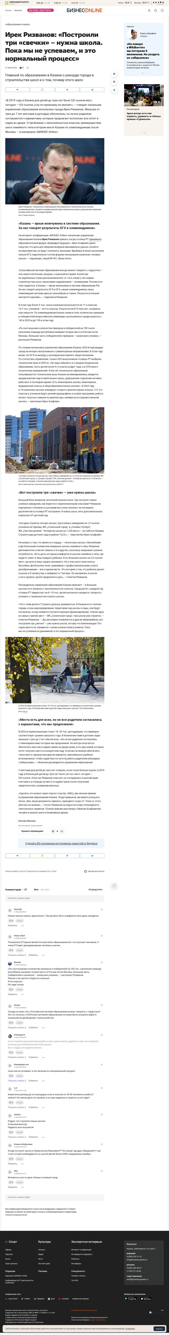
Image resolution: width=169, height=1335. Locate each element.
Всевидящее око (21, 1064)
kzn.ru (25, 711)
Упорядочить (95, 889)
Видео (41, 1254)
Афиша (8, 1250)
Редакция (10, 1271)
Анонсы (41, 1250)
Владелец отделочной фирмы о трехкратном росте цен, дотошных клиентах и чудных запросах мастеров (143, 61)
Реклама (42, 1271)
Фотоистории (44, 1263)
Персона (9, 1254)
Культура (44, 1241)
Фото (40, 1259)
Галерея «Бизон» (78, 1276)
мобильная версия (80, 1299)
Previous (127, 73)
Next (160, 73)
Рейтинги (75, 1259)
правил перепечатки (97, 1320)
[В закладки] (114, 82)
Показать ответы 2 (17, 955)
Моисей (17, 962)
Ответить (12, 925)
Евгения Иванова (27, 821)
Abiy (16, 1171)
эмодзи (19, 921)
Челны (121, 3)
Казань (8, 10)
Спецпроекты (78, 1271)
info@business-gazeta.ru (137, 1260)
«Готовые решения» (148, 36)
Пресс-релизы (11, 1263)
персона (130, 26)
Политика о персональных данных (84, 1310)
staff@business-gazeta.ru (137, 1279)
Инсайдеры (76, 1263)
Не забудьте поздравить (81, 1254)
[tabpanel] (144, 48)
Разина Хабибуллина (23, 1144)
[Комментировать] (114, 74)
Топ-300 (74, 1280)
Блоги (7, 1259)
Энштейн (18, 909)
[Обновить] (114, 885)
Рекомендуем (133, 109)
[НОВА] (40, 11)
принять (159, 1329)
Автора (45, 889)
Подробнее (130, 1329)
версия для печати (96, 871)
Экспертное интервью (86, 1241)
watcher (17, 1115)
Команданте (19, 1035)
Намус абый (19, 936)
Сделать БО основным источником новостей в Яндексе (61, 843)
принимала (95, 239)
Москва (137, 3)
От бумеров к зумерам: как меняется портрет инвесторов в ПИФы (142, 116)
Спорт (12, 1241)
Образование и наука (18, 24)
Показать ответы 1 (17, 1057)
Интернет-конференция (81, 1250)
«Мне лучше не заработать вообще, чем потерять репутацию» (143, 49)
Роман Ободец (146, 33)
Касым (17, 1005)
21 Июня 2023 (11, 68)
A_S (15, 1088)
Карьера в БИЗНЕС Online (16, 1276)
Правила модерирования (16, 1215)
